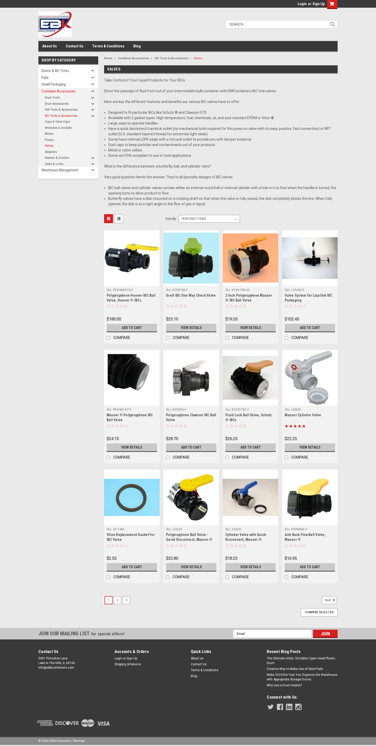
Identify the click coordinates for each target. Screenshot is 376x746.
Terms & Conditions (108, 46)
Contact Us (74, 46)
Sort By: (171, 219)
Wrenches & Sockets (58, 128)
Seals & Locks (54, 164)
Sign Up (319, 4)
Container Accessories (58, 91)
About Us (49, 46)
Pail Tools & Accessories (61, 109)
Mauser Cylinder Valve (303, 415)
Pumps (49, 140)
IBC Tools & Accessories (61, 116)
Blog (137, 46)
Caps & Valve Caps (57, 121)
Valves (49, 146)
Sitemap (79, 741)
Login (302, 4)
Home (108, 58)
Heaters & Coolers (57, 158)
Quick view (131, 282)
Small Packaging (53, 84)
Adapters (51, 152)
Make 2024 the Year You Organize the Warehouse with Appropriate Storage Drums (302, 677)
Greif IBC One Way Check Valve (191, 295)
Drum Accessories (57, 104)
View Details (191, 328)
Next (328, 600)
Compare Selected (319, 612)
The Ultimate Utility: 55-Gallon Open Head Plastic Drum (301, 661)
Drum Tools (52, 97)
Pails (45, 77)
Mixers (49, 134)
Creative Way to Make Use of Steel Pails (295, 669)
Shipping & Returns (128, 664)
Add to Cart (132, 328)
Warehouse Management (59, 170)
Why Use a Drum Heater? (284, 685)
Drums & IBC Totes (55, 70)
